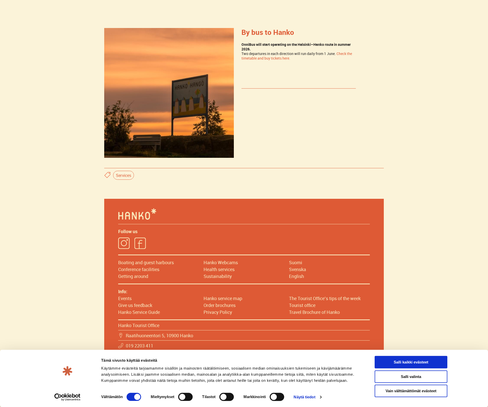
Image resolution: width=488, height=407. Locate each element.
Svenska (297, 269)
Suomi (295, 262)
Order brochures (220, 305)
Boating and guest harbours (146, 262)
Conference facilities (138, 269)
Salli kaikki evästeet (411, 362)
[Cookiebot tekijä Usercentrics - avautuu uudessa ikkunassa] (67, 397)
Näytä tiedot (304, 397)
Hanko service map (223, 298)
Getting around (133, 276)
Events (125, 298)
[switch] (185, 397)
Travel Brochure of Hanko (314, 312)
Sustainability (218, 276)
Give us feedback (135, 305)
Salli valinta (411, 376)
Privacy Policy (218, 312)
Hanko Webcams (221, 262)
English (296, 276)
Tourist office (302, 305)
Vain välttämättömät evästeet (411, 391)
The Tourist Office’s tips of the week (325, 298)
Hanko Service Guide (139, 312)
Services (123, 175)
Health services (219, 269)
